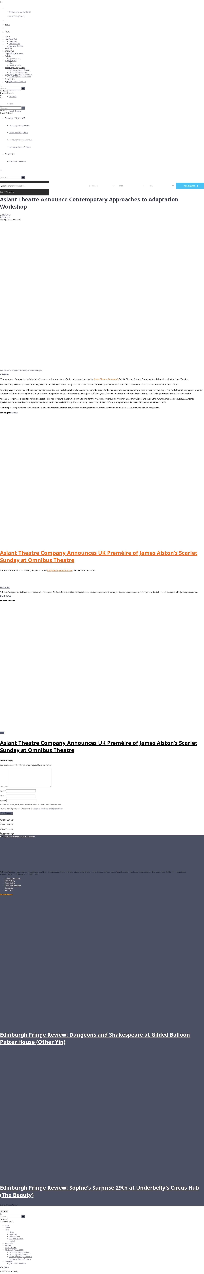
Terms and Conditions (13, 885)
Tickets (8, 56)
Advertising (9, 890)
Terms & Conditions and (43, 809)
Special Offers (15, 58)
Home (7, 24)
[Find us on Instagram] (8, 1267)
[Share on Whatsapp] (8, 374)
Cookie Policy (10, 883)
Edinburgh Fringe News (18, 72)
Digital (12, 1241)
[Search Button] (1, 85)
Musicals (12, 96)
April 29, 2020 (5, 217)
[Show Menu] (0, 95)
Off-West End (14, 43)
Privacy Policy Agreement (10, 809)
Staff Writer (6, 215)
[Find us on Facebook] (4, 51)
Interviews (9, 51)
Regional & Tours (16, 46)
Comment (4, 786)
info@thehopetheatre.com (59, 570)
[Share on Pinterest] (5, 374)
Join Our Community (12, 878)
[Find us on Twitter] (2, 51)
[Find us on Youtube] (6, 1267)
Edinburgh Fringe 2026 (15, 118)
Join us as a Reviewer (17, 81)
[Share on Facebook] (4, 374)
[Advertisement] (43, 17)
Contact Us (10, 154)
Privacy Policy (57, 809)
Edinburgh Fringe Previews (20, 77)
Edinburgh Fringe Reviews (19, 70)
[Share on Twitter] (1, 374)
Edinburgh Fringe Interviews (20, 74)
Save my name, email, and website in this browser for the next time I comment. (32, 805)
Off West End (14, 1236)
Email (2, 795)
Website (3, 800)
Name (3, 791)
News (7, 39)
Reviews (8, 60)
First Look (8, 45)
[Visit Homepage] (13, 9)
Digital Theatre (11, 53)
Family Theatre (15, 111)
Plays (11, 63)
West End (13, 39)
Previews (8, 41)
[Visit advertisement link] (0, 817)
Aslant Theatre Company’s (106, 379)
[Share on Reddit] (7, 374)
